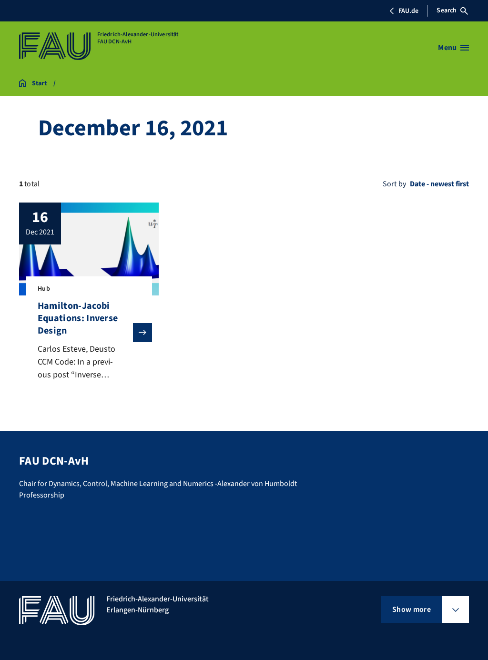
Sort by (394, 184)
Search (447, 10)
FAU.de (408, 11)
